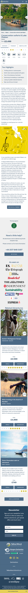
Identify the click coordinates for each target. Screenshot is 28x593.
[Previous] (1, 17)
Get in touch (14, 254)
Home (2, 32)
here (14, 159)
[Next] (26, 17)
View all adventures (14, 499)
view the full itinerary (14, 207)
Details (7, 363)
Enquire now (20, 363)
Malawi (7, 32)
